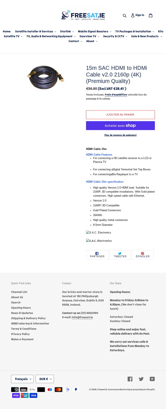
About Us (17, 297)
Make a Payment (22, 339)
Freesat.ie (102, 389)
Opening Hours (21, 307)
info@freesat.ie (82, 317)
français (21, 379)
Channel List (19, 292)
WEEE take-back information (30, 323)
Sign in (140, 15)
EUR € (43, 379)
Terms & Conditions (23, 329)
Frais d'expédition (116, 94)
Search (15, 302)
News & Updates (22, 313)
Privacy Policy (20, 334)
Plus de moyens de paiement (120, 135)
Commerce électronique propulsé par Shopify (131, 389)
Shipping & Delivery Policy (28, 318)
